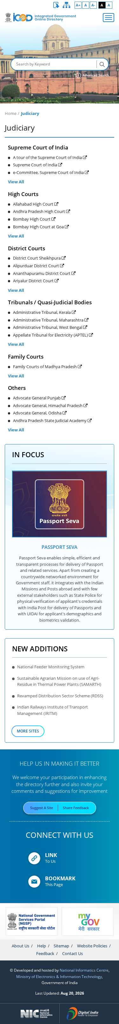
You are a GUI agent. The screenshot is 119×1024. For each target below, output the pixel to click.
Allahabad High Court (33, 204)
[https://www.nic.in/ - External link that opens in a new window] (37, 1013)
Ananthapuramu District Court (42, 273)
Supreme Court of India (35, 165)
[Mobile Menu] (108, 17)
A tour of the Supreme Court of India (48, 157)
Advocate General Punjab (37, 398)
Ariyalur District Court (34, 281)
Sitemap (61, 946)
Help (41, 946)
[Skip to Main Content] (56, 5)
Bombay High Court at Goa (39, 227)
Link (51, 855)
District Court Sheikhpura (37, 258)
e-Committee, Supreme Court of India (49, 172)
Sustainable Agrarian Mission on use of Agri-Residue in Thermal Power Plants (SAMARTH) (59, 681)
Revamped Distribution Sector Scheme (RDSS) (60, 696)
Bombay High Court (32, 219)
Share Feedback (76, 807)
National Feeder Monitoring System (50, 667)
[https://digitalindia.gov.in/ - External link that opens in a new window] (82, 1013)
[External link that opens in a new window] (60, 504)
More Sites (28, 730)
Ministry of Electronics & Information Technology (59, 976)
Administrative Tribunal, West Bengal (48, 327)
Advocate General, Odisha (38, 413)
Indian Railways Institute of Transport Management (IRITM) (52, 710)
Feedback (45, 953)
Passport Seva (59, 547)
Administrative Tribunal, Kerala (42, 312)
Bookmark (60, 878)
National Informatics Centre (84, 970)
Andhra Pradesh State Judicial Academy (50, 420)
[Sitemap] (66, 5)
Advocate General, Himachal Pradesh (48, 405)
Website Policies (92, 946)
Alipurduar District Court (36, 266)
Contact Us (72, 953)
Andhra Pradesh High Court (39, 211)
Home (11, 113)
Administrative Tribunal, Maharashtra (48, 320)
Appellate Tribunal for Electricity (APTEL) (51, 335)
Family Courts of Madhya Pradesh (45, 366)
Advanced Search (95, 75)
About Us (20, 946)
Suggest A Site (41, 807)
